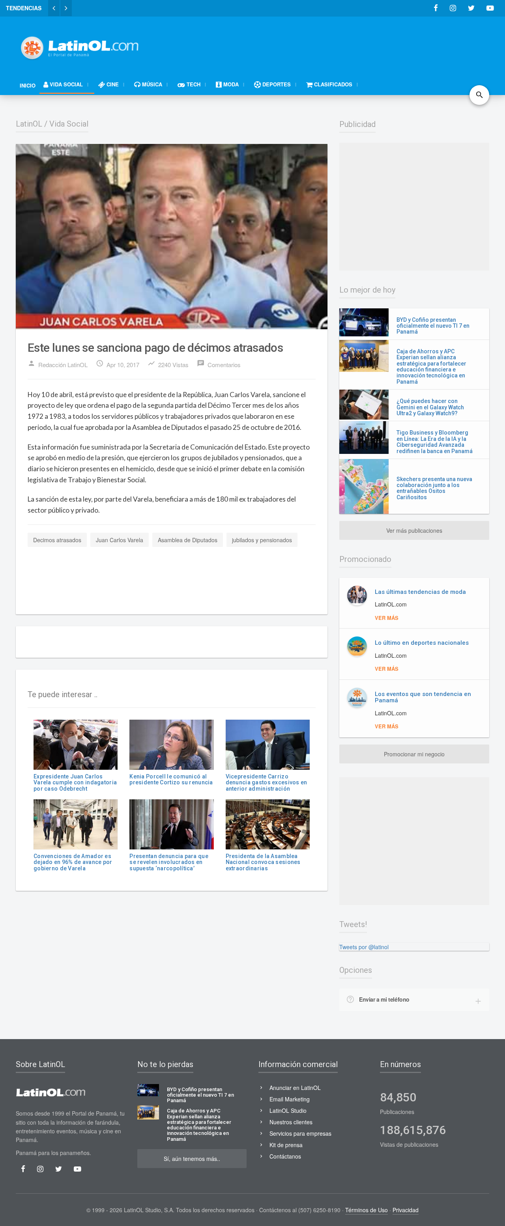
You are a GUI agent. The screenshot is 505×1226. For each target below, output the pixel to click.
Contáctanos (285, 1156)
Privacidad (406, 1210)
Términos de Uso (366, 1210)
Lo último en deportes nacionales (422, 642)
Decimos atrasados (57, 540)
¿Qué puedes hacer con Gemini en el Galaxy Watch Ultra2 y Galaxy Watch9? (430, 407)
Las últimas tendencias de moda (420, 591)
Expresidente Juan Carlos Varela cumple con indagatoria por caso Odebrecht (75, 782)
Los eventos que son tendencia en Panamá (423, 697)
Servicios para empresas (300, 1133)
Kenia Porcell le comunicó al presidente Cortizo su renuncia (171, 779)
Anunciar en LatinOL (295, 1088)
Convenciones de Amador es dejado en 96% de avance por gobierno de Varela (73, 862)
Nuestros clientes (290, 1122)
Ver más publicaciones (414, 530)
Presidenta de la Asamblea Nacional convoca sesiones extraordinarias (263, 862)
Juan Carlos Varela (119, 540)
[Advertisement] (345, 44)
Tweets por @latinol (364, 947)
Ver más (386, 617)
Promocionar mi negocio (414, 754)
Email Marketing (289, 1099)
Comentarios (219, 364)
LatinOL (29, 124)
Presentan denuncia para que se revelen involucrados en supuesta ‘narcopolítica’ (168, 862)
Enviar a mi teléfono (384, 999)
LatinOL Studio (288, 1110)
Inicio (28, 85)
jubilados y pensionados (262, 540)
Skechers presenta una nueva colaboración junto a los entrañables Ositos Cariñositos (434, 488)
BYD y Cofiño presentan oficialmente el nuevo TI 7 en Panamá (433, 326)
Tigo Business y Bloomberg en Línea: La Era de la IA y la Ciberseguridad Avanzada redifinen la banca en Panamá (435, 441)
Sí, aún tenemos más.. (192, 1159)
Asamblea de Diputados (187, 540)
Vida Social (68, 124)
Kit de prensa (286, 1145)
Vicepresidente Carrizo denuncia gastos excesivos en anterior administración (266, 782)
